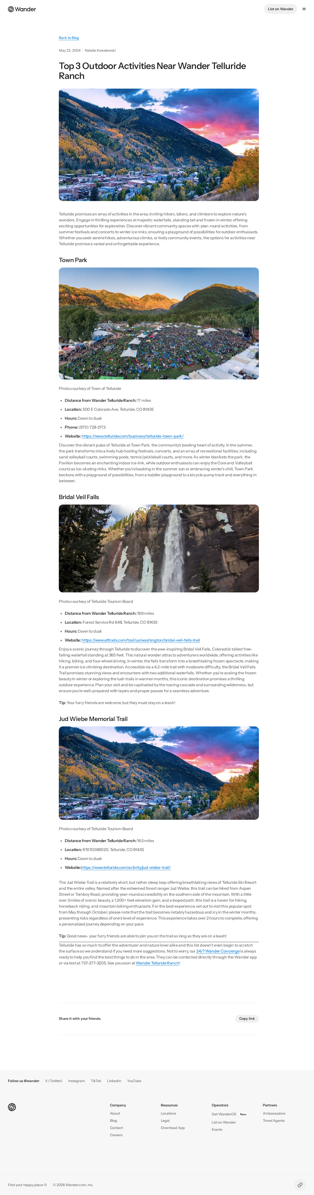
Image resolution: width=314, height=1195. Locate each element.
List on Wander (280, 9)
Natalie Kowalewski (100, 50)
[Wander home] (22, 8)
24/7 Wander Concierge (218, 951)
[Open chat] (300, 1185)
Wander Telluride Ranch (157, 962)
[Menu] (304, 9)
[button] (116, 1127)
